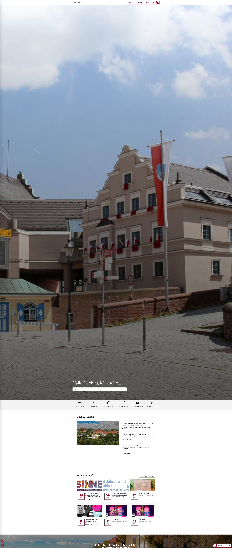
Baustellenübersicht (138, 406)
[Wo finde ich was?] (123, 402)
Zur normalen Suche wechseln (100, 393)
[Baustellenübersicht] (137, 402)
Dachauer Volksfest (152, 406)
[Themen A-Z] (94, 402)
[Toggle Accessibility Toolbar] (2, 541)
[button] (158, 2)
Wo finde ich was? (123, 406)
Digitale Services (80, 406)
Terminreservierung (109, 406)
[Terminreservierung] (108, 402)
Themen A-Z (94, 406)
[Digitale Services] (79, 402)
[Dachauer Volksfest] (152, 402)
